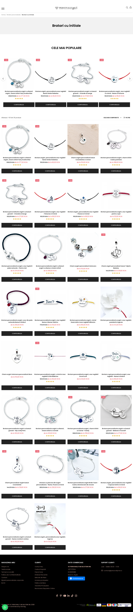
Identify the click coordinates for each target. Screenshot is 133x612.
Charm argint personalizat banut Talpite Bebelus (116, 267)
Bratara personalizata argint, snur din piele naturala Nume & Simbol (17, 321)
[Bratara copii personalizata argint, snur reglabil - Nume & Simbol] (116, 356)
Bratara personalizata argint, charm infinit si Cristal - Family (83, 430)
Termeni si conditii (7, 572)
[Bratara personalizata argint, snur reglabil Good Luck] (83, 356)
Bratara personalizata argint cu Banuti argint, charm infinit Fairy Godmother (19, 92)
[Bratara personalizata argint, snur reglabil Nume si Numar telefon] (50, 302)
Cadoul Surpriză (40, 569)
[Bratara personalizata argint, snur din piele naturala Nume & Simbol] (17, 302)
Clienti (38, 562)
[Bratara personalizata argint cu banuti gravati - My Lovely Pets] (17, 410)
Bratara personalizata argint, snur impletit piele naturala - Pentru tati (17, 267)
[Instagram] (76, 596)
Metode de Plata (40, 578)
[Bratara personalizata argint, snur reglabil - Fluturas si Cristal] (50, 193)
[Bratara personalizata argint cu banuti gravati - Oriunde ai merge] (82, 73)
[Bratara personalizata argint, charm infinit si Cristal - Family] (83, 410)
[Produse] (3, 9)
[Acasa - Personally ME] (66, 8)
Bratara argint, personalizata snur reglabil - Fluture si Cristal (83, 213)
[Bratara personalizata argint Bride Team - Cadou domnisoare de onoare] (83, 464)
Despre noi (5, 567)
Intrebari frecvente (41, 575)
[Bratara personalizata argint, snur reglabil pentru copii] (116, 193)
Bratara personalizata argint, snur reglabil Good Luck (83, 375)
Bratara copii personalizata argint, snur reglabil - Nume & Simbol (116, 375)
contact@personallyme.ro (112, 571)
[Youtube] (64, 596)
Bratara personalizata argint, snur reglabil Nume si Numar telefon (50, 321)
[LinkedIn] (68, 596)
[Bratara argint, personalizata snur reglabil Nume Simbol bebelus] (50, 73)
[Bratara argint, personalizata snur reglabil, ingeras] (50, 518)
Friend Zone (39, 572)
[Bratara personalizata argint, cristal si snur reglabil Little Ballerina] (50, 356)
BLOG (3, 583)
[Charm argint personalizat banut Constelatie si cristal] (83, 139)
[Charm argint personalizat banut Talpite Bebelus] (116, 248)
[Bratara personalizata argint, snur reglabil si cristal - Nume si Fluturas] (114, 73)
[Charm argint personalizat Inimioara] (83, 248)
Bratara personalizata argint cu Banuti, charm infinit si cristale (50, 430)
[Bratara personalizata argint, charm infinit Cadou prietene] (116, 139)
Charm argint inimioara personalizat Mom (17, 374)
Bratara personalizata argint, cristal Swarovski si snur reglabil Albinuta (83, 321)
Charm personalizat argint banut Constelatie (17, 484)
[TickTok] (72, 596)
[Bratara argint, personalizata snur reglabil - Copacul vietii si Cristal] (116, 464)
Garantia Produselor (42, 586)
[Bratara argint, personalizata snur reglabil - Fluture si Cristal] (83, 193)
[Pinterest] (61, 596)
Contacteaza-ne (78, 578)
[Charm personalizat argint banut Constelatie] (17, 464)
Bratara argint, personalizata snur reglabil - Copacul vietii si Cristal (116, 484)
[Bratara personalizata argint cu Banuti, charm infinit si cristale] (50, 410)
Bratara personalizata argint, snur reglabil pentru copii (116, 213)
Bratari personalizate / (14, 15)
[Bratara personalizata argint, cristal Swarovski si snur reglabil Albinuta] (83, 302)
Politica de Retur (40, 583)
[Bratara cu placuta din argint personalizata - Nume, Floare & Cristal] (50, 464)
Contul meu (39, 567)
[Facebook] (57, 596)
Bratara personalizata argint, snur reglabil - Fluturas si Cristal (50, 213)
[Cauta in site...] (127, 8)
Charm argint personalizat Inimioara (83, 266)
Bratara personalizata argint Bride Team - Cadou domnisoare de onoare (83, 484)
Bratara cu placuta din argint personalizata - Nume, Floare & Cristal (50, 484)
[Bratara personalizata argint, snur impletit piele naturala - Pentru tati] (17, 248)
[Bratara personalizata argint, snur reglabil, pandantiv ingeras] (116, 302)
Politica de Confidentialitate (11, 575)
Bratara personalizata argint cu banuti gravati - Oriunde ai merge (83, 92)
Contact (4, 578)
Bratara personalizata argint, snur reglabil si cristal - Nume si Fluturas (114, 92)
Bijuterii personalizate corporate (12, 580)
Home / (4, 15)
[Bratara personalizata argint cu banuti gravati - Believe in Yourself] (116, 410)
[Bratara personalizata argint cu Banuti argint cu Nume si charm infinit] (50, 248)
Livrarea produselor (41, 580)
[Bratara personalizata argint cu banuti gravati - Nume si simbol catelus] (17, 518)
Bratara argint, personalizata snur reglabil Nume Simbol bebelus (50, 92)
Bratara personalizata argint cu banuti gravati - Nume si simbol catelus (17, 538)
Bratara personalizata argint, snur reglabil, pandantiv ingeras (116, 321)
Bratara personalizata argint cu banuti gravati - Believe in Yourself (116, 430)
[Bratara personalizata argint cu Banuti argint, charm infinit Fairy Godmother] (18, 73)
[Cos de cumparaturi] (130, 8)
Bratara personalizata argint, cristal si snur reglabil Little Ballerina (50, 375)
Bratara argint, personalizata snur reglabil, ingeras (50, 538)
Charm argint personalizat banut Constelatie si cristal (83, 159)
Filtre (127, 118)
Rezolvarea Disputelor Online (45, 588)
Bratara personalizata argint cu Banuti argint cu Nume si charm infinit (50, 267)
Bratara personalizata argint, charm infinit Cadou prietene (116, 159)
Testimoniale (5, 569)
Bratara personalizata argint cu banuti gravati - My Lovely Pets (17, 430)
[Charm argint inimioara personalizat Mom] (17, 356)
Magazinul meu (8, 562)
